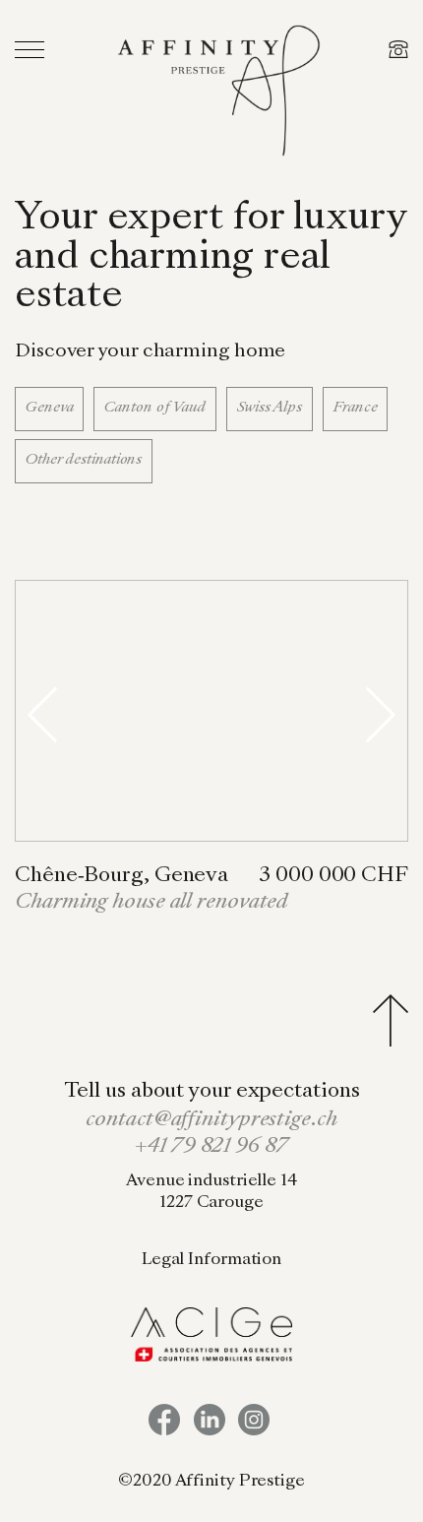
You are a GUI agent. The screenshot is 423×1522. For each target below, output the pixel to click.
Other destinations (84, 460)
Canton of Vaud (155, 407)
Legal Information (211, 1260)
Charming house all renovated (151, 903)
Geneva (49, 407)
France (355, 407)
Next (380, 714)
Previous (42, 714)
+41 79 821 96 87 (211, 1147)
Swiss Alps (269, 407)
